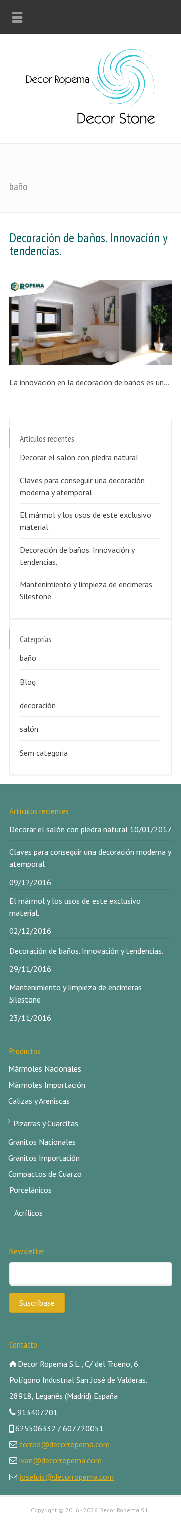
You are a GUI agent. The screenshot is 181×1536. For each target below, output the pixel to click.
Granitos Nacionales (42, 1142)
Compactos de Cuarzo (45, 1174)
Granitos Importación (44, 1158)
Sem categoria (44, 753)
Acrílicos (28, 1213)
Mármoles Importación (46, 1085)
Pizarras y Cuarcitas (45, 1123)
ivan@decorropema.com (60, 1460)
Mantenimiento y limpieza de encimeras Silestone (86, 590)
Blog (28, 682)
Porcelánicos (30, 1190)
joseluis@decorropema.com (66, 1477)
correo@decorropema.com (64, 1444)
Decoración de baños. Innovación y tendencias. (88, 244)
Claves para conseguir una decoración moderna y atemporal (82, 486)
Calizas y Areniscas (39, 1101)
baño (28, 658)
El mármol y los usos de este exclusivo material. (85, 521)
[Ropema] (90, 121)
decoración (38, 705)
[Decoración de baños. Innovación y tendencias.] (9, 352)
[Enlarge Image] (9, 293)
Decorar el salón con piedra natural (79, 457)
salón (29, 729)
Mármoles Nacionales (44, 1068)
